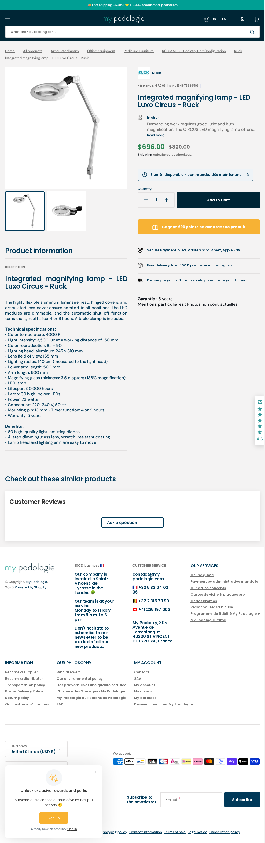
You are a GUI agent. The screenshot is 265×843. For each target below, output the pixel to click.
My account (144, 690)
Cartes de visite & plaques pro (210, 600)
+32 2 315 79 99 (148, 607)
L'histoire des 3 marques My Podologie (91, 697)
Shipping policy (111, 838)
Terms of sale (171, 838)
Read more (168, 135)
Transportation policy (25, 690)
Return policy (17, 703)
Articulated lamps (65, 51)
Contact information (142, 838)
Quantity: (141, 189)
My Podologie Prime (200, 626)
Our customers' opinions (27, 710)
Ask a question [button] (118, 528)
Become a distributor (24, 684)
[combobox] (128, 32)
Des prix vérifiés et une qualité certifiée (91, 690)
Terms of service (83, 838)
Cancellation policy (220, 838)
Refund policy (32, 838)
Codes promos (196, 606)
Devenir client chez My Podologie (163, 710)
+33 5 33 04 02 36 (145, 595)
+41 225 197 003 (149, 615)
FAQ (60, 710)
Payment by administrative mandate (217, 587)
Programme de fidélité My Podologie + (217, 619)
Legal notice (193, 838)
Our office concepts (200, 593)
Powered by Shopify (30, 593)
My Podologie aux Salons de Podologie (91, 703)
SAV (137, 684)
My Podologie (36, 587)
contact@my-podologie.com (143, 582)
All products (32, 51)
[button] (7, 19)
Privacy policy (56, 838)
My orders (143, 697)
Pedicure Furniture (139, 51)
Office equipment (101, 51)
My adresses (145, 703)
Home (10, 51)
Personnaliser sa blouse (204, 613)
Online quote (194, 581)
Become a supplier (21, 678)
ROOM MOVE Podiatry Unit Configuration (194, 51)
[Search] (245, 32)
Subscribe (234, 805)
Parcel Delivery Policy (24, 697)
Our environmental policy (80, 684)
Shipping (141, 155)
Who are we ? (68, 678)
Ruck (238, 51)
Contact (141, 678)
